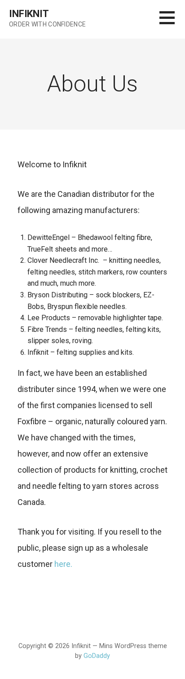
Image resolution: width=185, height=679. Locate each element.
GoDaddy (97, 656)
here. (63, 564)
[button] (172, 23)
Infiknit (29, 13)
